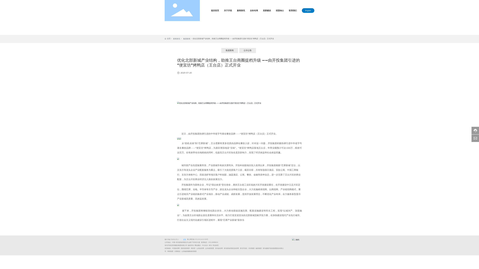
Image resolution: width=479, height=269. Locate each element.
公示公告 (248, 51)
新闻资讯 (176, 39)
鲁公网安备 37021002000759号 (197, 239)
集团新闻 (186, 39)
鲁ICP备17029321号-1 (172, 239)
